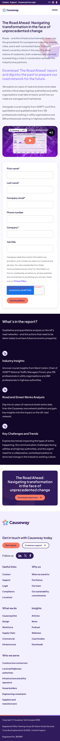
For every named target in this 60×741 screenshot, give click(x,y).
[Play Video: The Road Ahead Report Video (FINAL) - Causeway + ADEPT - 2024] (30, 140)
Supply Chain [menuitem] (8, 633)
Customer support (33, 545)
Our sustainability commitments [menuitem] (40, 593)
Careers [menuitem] (5, 2)
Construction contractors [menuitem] (15, 663)
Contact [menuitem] (6, 574)
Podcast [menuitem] (36, 627)
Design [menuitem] (5, 621)
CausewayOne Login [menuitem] (27, 2)
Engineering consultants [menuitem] (14, 694)
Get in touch (10, 545)
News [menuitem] (34, 621)
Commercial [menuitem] (8, 638)
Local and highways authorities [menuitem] (11, 670)
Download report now (28, 497)
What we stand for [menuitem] (40, 574)
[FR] (56, 2)
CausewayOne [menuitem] (9, 615)
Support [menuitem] (13, 2)
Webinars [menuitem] (36, 633)
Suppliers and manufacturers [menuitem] (9, 701)
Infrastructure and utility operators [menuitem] (14, 680)
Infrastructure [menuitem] (9, 644)
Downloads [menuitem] (37, 644)
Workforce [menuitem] (7, 627)
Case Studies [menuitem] (38, 638)
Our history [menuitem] (37, 580)
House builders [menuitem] (9, 688)
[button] (30, 488)
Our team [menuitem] (36, 585)
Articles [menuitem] (36, 615)
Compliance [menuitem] (8, 591)
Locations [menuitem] (7, 597)
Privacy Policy (20, 281)
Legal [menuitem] (5, 585)
